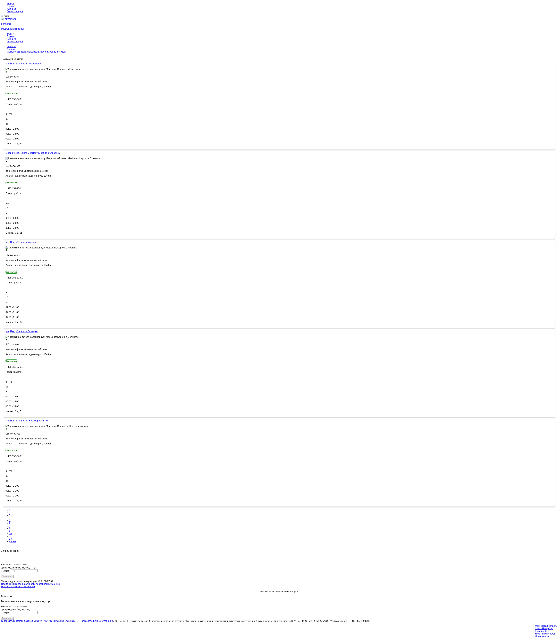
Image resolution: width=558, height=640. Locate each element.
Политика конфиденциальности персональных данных (30, 584)
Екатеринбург (542, 631)
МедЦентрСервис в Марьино (21, 242)
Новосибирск (542, 636)
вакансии (29, 621)
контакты (18, 621)
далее (12, 541)
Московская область (546, 626)
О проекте (6, 621)
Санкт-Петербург (544, 628)
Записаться (11, 93)
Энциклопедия (15, 11)
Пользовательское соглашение (18, 586)
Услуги (10, 3)
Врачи (10, 6)
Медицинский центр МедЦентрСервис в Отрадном (33, 153)
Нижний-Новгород (545, 633)
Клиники (11, 9)
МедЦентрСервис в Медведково (23, 63)
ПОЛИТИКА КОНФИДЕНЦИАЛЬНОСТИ (57, 621)
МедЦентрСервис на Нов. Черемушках (27, 420)
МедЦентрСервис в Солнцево (22, 331)
